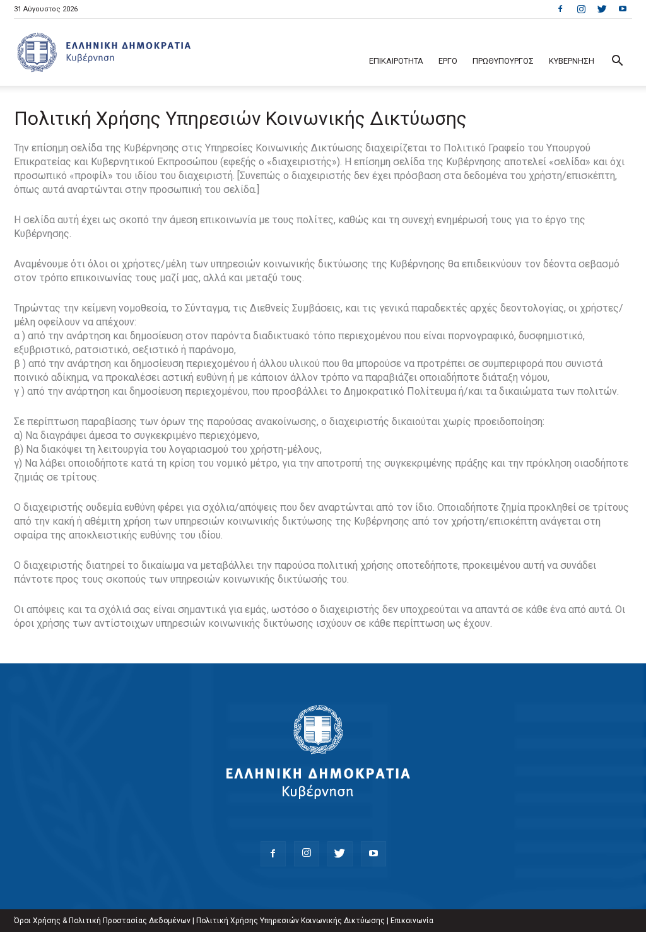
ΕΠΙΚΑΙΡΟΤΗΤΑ (396, 61)
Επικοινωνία (412, 920)
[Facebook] (560, 9)
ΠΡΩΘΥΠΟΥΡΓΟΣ (503, 61)
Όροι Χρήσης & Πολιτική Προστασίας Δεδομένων (102, 920)
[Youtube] (622, 9)
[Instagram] (581, 9)
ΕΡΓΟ (447, 61)
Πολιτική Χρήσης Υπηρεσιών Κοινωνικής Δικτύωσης (290, 920)
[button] (617, 62)
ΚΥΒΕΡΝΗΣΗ (571, 61)
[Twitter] (601, 9)
